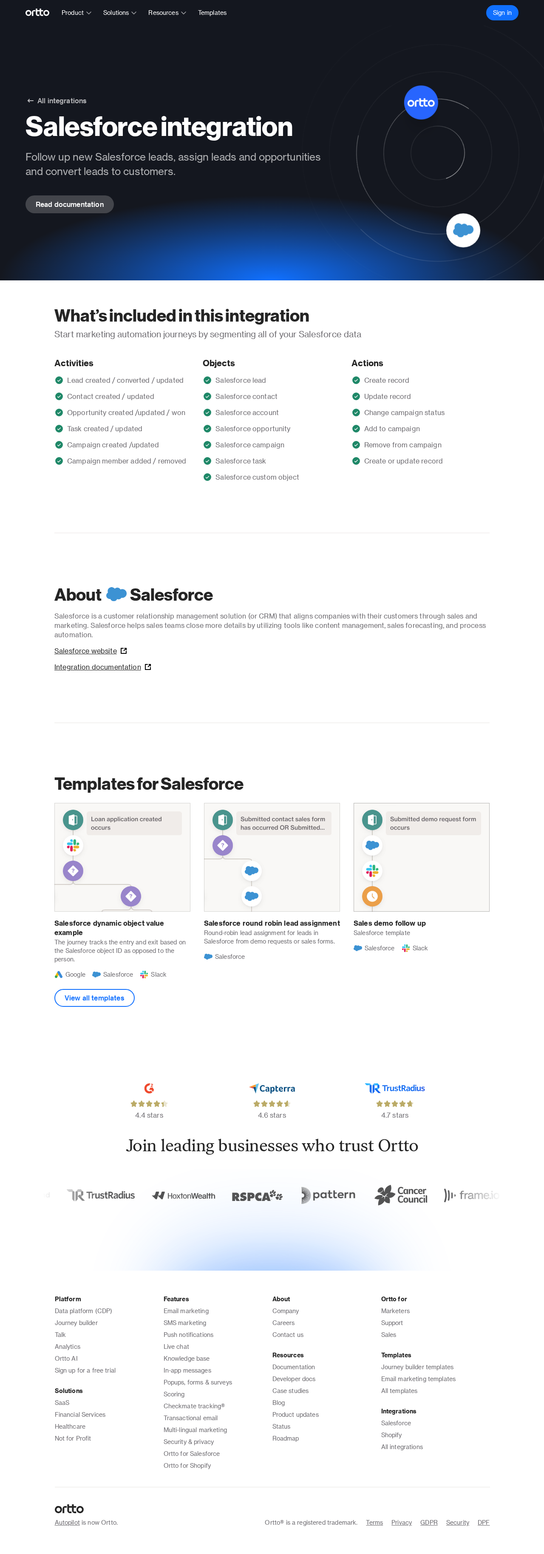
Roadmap (285, 1438)
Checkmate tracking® (194, 1406)
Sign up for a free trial (85, 1370)
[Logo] (41, 12)
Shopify (391, 1434)
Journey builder (76, 1322)
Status (281, 1426)
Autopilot (67, 1522)
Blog (278, 1402)
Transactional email (191, 1417)
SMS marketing (185, 1322)
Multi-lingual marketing (195, 1429)
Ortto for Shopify (187, 1465)
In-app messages (187, 1370)
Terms (374, 1522)
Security (457, 1522)
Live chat (176, 1346)
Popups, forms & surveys (198, 1382)
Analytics (67, 1346)
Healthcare (70, 1426)
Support (392, 1322)
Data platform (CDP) (84, 1310)
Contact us (288, 1334)
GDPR (429, 1522)
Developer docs (294, 1378)
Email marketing (186, 1310)
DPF (484, 1522)
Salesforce (396, 1423)
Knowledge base (187, 1358)
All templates (399, 1390)
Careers (283, 1322)
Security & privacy (189, 1441)
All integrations (402, 1446)
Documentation (293, 1366)
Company (285, 1310)
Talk (60, 1334)
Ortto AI (66, 1358)
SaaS (62, 1402)
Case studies (290, 1390)
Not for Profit (73, 1438)
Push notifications (189, 1334)
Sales (389, 1334)
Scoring (174, 1394)
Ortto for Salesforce (192, 1453)
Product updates (295, 1414)
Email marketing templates (418, 1378)
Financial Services (80, 1414)
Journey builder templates (417, 1366)
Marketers (395, 1310)
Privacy (401, 1522)
